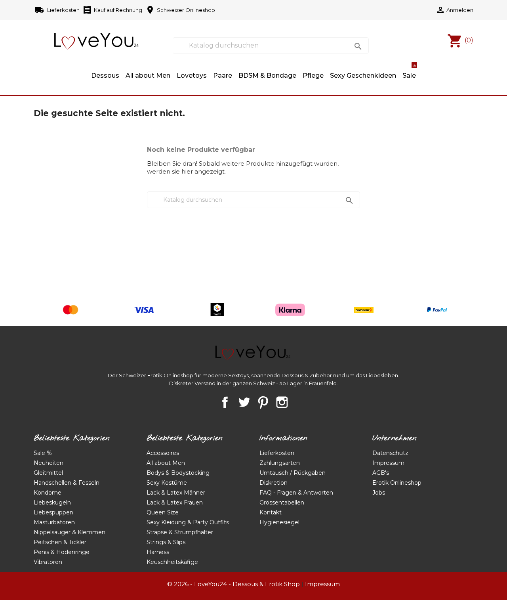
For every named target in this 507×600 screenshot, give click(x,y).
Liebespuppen (53, 512)
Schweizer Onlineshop (180, 10)
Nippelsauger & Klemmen (69, 532)
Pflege (313, 75)
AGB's (380, 472)
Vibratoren (48, 562)
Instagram (282, 402)
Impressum (388, 462)
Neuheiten (48, 462)
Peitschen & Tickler (60, 542)
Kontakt (270, 512)
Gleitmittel (48, 472)
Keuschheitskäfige (172, 562)
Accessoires (163, 453)
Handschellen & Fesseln (66, 482)
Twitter (244, 402)
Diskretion (273, 482)
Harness (158, 552)
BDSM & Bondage (267, 75)
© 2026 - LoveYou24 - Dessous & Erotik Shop (233, 584)
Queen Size (163, 512)
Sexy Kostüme (167, 482)
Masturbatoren (54, 522)
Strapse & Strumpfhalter (180, 532)
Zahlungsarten (279, 462)
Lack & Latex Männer (176, 492)
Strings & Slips (166, 542)
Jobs (378, 492)
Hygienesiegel (279, 522)
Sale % (43, 453)
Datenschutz (390, 453)
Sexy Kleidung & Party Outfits (188, 522)
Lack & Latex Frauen (175, 502)
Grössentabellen (281, 502)
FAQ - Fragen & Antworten (296, 492)
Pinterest (263, 402)
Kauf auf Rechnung (112, 10)
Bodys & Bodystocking (178, 472)
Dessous (105, 75)
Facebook (225, 402)
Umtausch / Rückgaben (292, 472)
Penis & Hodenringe (62, 552)
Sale (409, 71)
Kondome (47, 492)
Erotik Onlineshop (396, 482)
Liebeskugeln (52, 502)
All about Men (148, 75)
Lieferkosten (57, 10)
